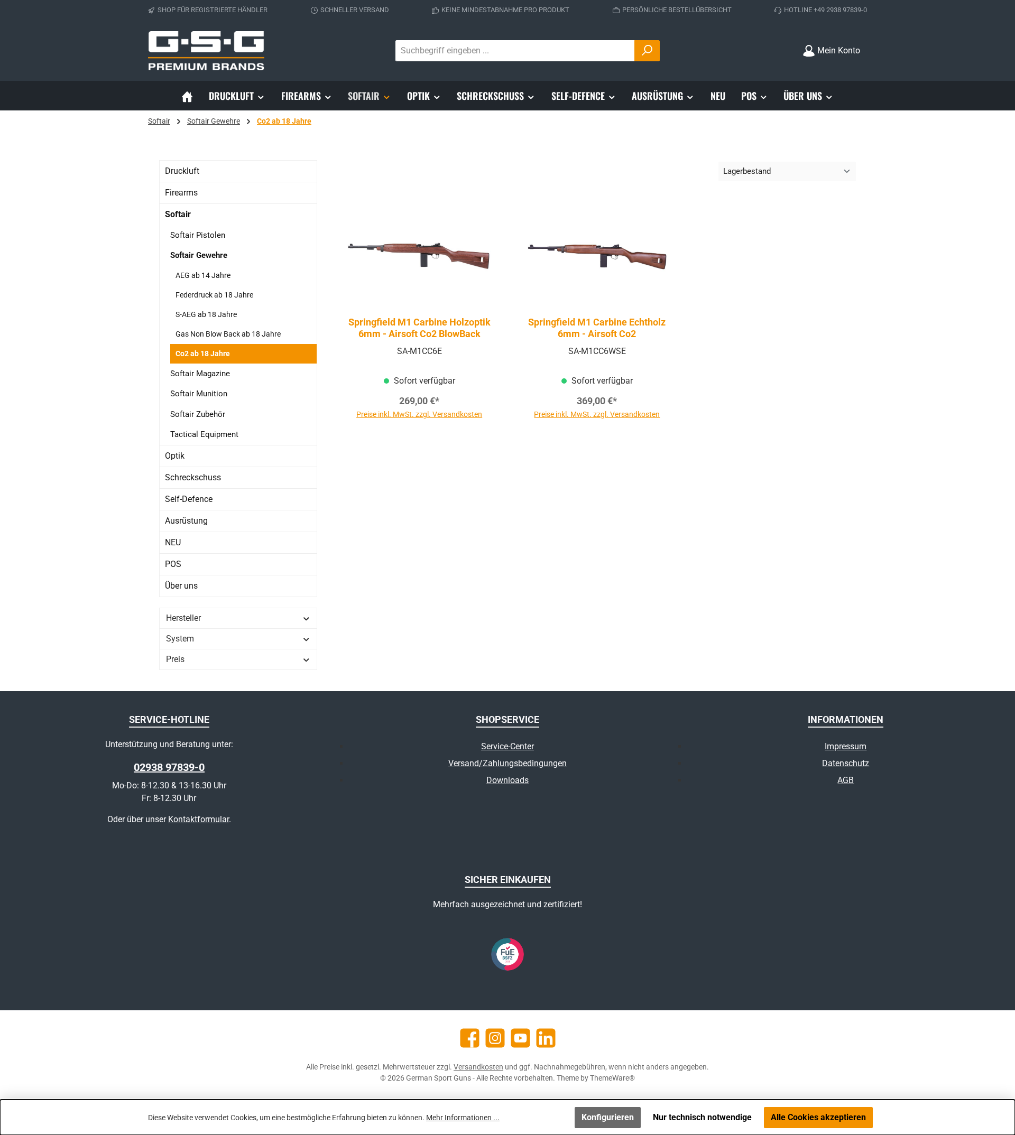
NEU (173, 542)
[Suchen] (647, 50)
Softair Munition (198, 393)
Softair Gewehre (198, 255)
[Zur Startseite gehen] (206, 50)
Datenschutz (845, 763)
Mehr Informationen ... (463, 1117)
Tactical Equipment (204, 434)
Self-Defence (189, 499)
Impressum (845, 746)
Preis (175, 659)
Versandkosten (478, 1067)
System (180, 639)
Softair (178, 214)
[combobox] (515, 50)
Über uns (181, 586)
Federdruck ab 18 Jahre (214, 295)
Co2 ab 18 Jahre (203, 353)
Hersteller (183, 618)
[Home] (187, 95)
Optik (174, 456)
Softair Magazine (200, 373)
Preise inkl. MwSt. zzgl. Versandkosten (419, 414)
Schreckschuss (193, 477)
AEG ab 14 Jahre (203, 275)
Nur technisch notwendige (702, 1117)
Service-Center (507, 746)
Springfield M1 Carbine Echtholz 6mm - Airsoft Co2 (597, 328)
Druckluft (182, 171)
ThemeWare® (612, 1078)
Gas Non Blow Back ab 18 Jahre (228, 334)
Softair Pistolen (197, 235)
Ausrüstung (186, 521)
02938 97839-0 (169, 767)
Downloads (507, 780)
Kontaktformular (198, 819)
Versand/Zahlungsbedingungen (507, 763)
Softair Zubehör (197, 414)
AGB (845, 780)
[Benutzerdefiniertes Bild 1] (507, 954)
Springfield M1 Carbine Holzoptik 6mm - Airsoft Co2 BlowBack (419, 328)
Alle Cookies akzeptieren (818, 1117)
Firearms (181, 193)
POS (173, 564)
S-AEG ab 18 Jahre (206, 314)
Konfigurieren (608, 1117)
